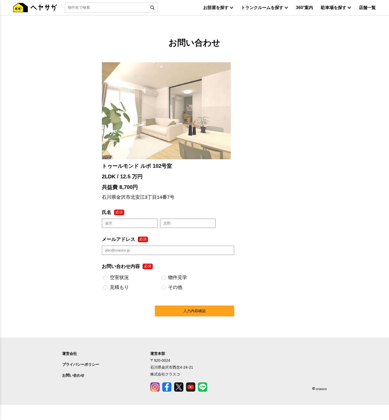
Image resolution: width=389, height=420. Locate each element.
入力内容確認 (194, 311)
